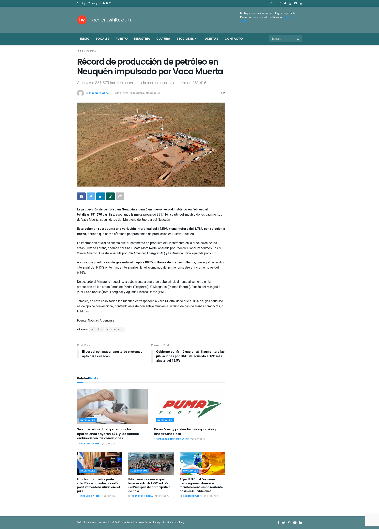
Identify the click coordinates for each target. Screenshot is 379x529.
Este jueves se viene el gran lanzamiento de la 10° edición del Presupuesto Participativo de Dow (149, 485)
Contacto (234, 39)
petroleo (96, 329)
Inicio (85, 39)
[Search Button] (298, 38)
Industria (142, 39)
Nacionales (153, 93)
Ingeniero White (99, 93)
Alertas (211, 39)
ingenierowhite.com (132, 522)
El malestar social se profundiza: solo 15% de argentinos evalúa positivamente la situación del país (99, 485)
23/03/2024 (121, 93)
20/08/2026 (199, 439)
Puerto (122, 39)
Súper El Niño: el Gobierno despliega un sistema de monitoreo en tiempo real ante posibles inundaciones (201, 485)
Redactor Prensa (142, 496)
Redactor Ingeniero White (173, 439)
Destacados (140, 470)
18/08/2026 (212, 496)
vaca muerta (115, 329)
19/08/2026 (163, 496)
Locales (102, 39)
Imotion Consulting (173, 522)
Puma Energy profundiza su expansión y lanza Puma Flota (185, 431)
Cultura (163, 39)
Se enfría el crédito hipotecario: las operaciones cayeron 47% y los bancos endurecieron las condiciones (108, 433)
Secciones (185, 39)
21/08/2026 (109, 443)
